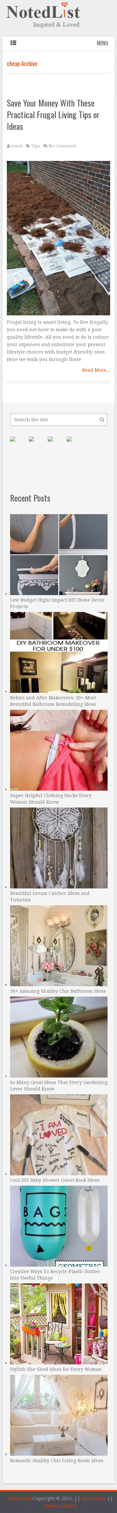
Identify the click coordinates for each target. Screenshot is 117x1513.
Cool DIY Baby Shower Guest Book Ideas (54, 1180)
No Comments (62, 145)
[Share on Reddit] (74, 444)
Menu (102, 43)
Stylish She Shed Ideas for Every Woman (56, 1369)
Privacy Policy (61, 1505)
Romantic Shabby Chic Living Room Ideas (56, 1460)
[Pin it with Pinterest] (18, 444)
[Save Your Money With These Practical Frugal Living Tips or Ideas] (58, 240)
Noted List (19, 1498)
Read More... (96, 370)
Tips (35, 145)
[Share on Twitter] (55, 444)
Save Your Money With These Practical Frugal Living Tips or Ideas (53, 114)
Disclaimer (94, 1498)
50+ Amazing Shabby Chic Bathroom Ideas (58, 991)
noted (16, 145)
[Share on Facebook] (37, 444)
